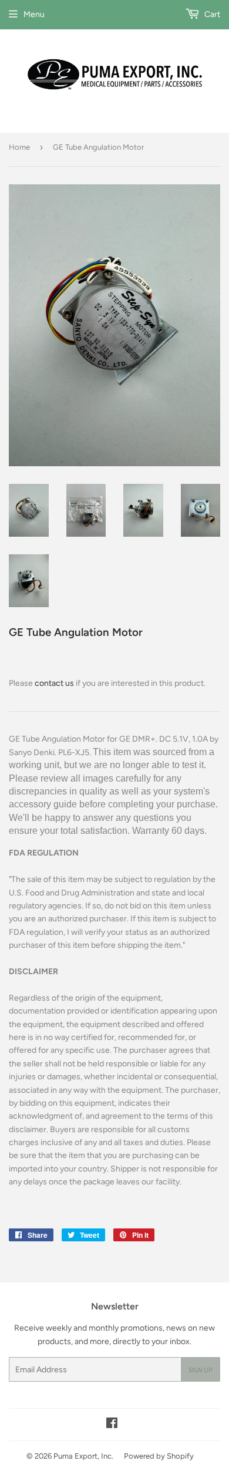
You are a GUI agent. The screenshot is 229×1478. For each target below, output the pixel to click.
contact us (54, 683)
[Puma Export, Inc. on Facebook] (112, 1425)
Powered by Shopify (159, 1456)
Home (19, 147)
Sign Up (200, 1369)
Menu (34, 14)
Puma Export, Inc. (83, 1456)
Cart (211, 14)
